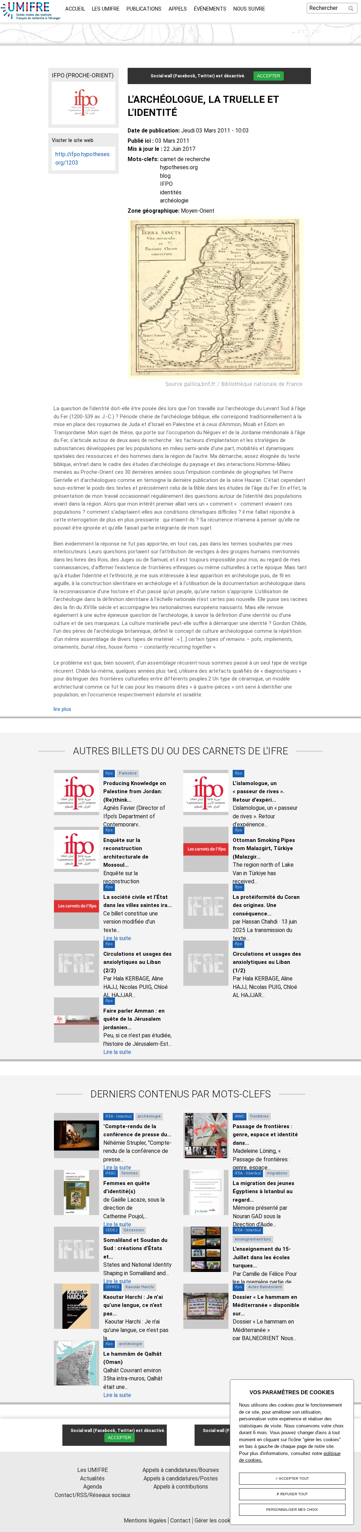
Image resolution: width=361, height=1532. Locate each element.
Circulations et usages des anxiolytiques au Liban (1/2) (267, 962)
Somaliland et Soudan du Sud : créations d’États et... (135, 1248)
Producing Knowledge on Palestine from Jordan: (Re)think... (134, 791)
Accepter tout (293, 1478)
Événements (210, 9)
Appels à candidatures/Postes (180, 1478)
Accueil (75, 9)
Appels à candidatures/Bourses (180, 1470)
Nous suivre (249, 9)
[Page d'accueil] (31, 17)
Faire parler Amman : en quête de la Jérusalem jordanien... (134, 1019)
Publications (144, 9)
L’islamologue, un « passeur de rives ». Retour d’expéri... (258, 791)
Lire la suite (117, 938)
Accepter (268, 75)
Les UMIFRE (106, 9)
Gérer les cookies (216, 1520)
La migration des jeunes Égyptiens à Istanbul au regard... (263, 1191)
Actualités (92, 1478)
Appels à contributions (180, 1486)
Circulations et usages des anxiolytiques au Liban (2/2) (137, 962)
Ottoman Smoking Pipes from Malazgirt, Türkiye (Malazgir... (264, 848)
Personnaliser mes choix (292, 1510)
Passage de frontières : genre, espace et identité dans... (265, 1134)
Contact (180, 1520)
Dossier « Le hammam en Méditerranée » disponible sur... (266, 1305)
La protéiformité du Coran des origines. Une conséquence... (266, 905)
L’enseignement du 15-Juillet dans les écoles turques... (262, 1257)
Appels (178, 9)
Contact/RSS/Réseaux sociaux (92, 1495)
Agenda (92, 1486)
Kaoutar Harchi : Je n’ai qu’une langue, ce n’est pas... (133, 1305)
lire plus (62, 709)
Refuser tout (293, 1494)
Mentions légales (145, 1520)
